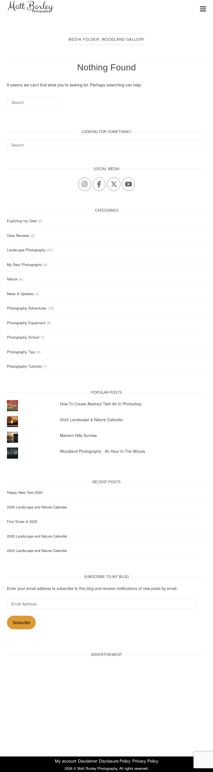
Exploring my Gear (22, 220)
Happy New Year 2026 (24, 492)
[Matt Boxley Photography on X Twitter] (113, 184)
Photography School (23, 337)
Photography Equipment (26, 322)
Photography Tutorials (24, 366)
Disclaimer (87, 761)
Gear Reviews (18, 235)
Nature (12, 279)
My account (65, 761)
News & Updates (20, 293)
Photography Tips (21, 351)
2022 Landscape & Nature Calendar (91, 419)
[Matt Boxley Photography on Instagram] (84, 184)
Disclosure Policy (115, 761)
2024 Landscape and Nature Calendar (37, 550)
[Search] (50, 104)
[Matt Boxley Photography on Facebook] (99, 184)
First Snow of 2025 (22, 521)
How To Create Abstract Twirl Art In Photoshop (100, 404)
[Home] (30, 12)
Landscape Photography (26, 249)
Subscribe (21, 622)
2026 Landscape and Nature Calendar (37, 507)
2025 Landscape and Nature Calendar (37, 536)
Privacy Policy (145, 761)
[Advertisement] (106, 701)
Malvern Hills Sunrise (78, 435)
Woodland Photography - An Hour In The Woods (102, 451)
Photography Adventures (27, 308)
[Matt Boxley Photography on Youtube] (128, 184)
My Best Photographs (24, 264)
